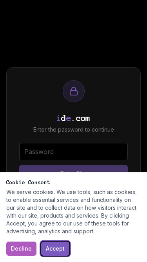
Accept (55, 248)
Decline (21, 248)
